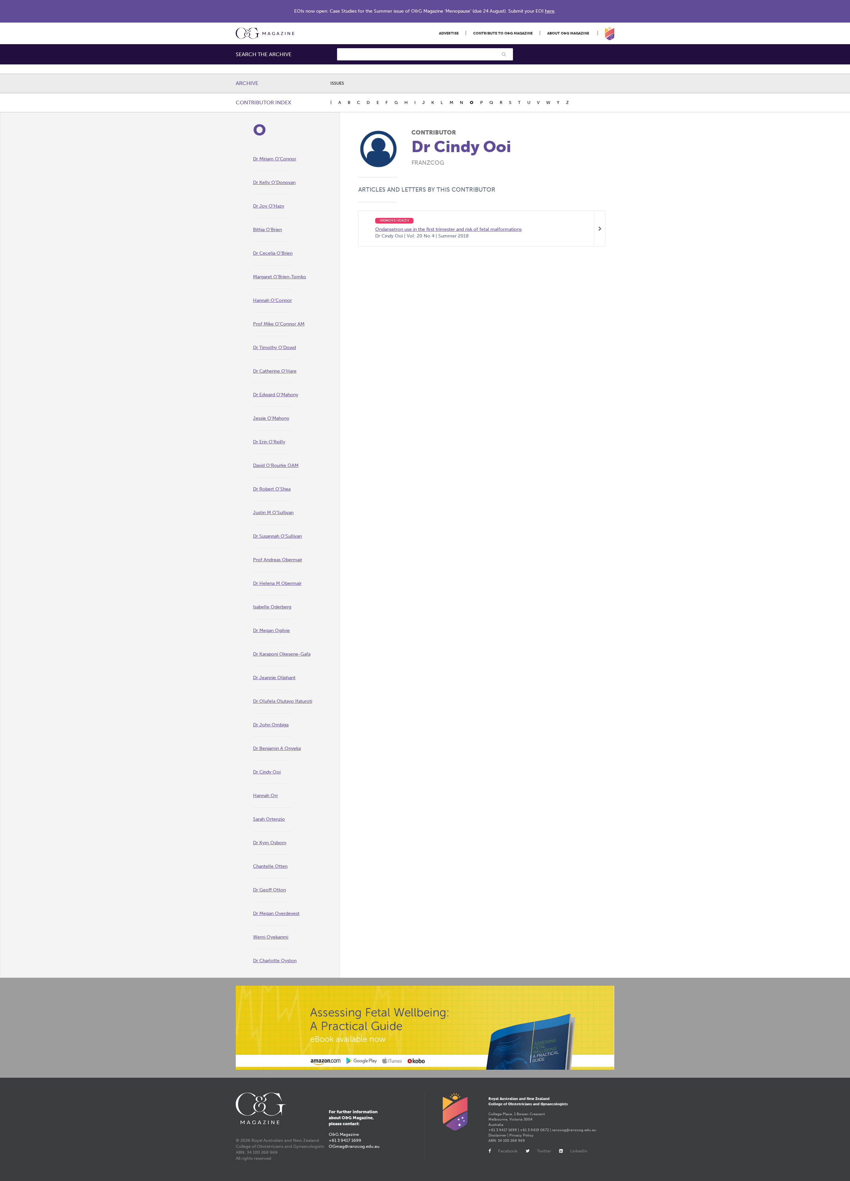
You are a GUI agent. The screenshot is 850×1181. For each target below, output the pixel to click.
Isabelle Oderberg (272, 607)
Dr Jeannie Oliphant (274, 678)
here (549, 11)
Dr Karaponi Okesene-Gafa (281, 654)
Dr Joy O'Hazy (268, 206)
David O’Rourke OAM (275, 465)
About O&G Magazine (568, 33)
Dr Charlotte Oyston (275, 960)
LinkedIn (578, 1150)
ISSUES (337, 83)
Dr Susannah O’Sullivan (277, 536)
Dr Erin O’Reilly (269, 442)
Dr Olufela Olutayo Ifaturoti (282, 701)
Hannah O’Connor (272, 300)
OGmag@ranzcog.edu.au (354, 1146)
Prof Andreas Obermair (277, 560)
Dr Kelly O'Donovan (274, 182)
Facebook (508, 1150)
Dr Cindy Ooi (267, 772)
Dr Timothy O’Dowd (274, 347)
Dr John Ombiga (271, 725)
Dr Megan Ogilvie (271, 630)
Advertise (449, 33)
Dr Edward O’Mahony (275, 395)
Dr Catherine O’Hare (275, 371)
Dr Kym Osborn (269, 843)
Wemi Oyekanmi (270, 937)
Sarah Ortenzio (269, 819)
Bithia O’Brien (267, 229)
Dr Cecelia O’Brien (273, 253)
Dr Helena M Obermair (277, 583)
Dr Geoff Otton (269, 890)
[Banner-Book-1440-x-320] (425, 1028)
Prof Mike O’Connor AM (278, 324)
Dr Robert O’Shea (272, 489)
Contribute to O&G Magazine (503, 33)
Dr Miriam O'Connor (274, 159)
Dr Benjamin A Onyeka (277, 748)
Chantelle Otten (270, 866)
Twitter (544, 1150)
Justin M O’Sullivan (273, 512)
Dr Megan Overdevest (276, 913)
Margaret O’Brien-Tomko (279, 277)
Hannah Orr (265, 795)
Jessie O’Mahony (271, 418)
